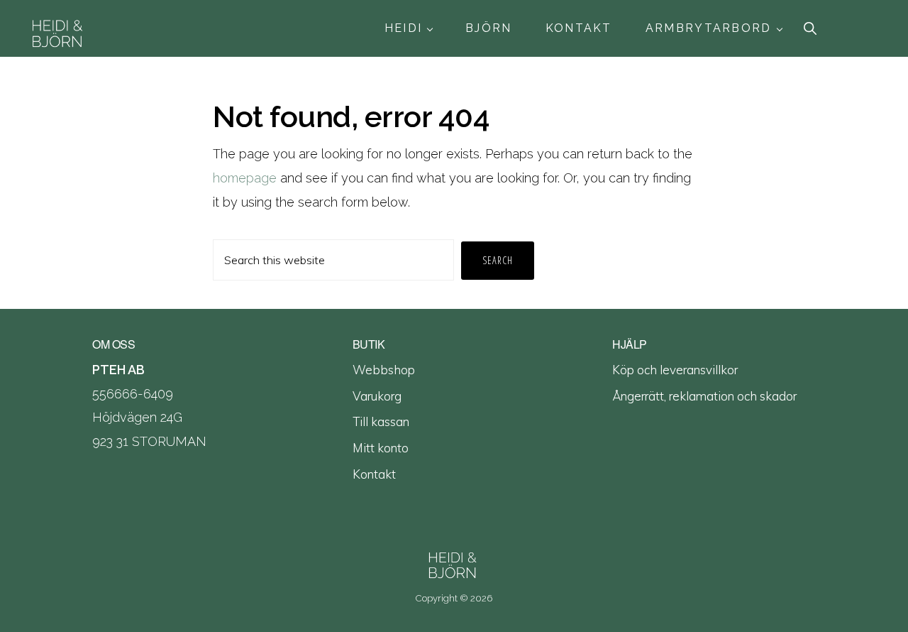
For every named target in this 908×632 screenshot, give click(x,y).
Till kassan (381, 421)
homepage (245, 177)
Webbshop (384, 369)
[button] (812, 28)
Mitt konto (381, 447)
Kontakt (374, 474)
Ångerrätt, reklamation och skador (704, 395)
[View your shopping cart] (885, 29)
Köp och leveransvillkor (675, 369)
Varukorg (377, 395)
